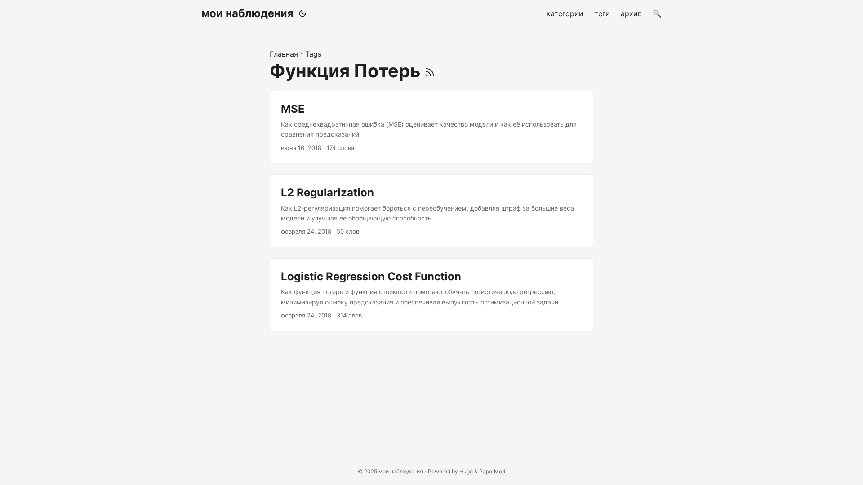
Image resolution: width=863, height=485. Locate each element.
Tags (313, 53)
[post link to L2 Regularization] (431, 211)
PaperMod (492, 471)
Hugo (466, 471)
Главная (284, 53)
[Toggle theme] (302, 13)
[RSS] (430, 71)
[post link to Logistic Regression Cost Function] (431, 295)
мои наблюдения (247, 13)
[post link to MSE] (431, 127)
